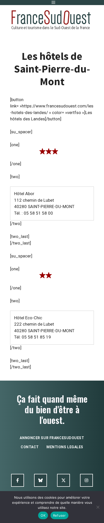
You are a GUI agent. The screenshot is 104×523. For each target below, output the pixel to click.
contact (30, 447)
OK (43, 515)
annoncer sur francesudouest (52, 438)
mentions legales (64, 447)
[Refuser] (97, 507)
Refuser (59, 515)
